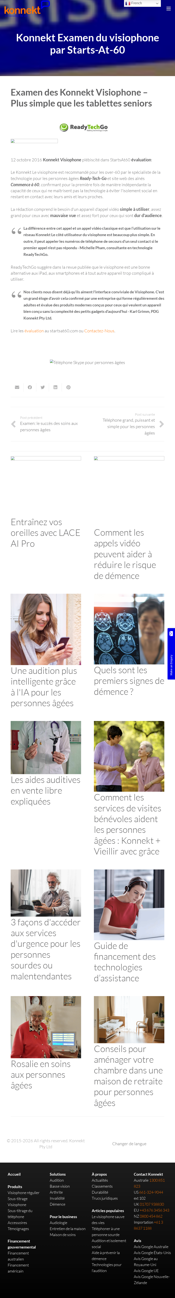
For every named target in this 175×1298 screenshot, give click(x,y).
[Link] (27, 8)
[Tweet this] (42, 387)
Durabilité (100, 1192)
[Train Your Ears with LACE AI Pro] (46, 459)
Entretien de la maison (68, 1228)
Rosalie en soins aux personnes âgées (41, 1074)
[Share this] (29, 387)
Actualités (100, 1180)
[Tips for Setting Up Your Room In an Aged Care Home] (129, 999)
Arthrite (56, 1192)
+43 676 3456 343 (154, 1210)
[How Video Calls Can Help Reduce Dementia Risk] (129, 459)
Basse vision (60, 1186)
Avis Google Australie (151, 1246)
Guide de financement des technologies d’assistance (125, 961)
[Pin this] (68, 387)
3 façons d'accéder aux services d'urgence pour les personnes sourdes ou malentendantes (46, 948)
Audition (57, 1180)
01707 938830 (152, 1204)
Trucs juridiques (105, 1198)
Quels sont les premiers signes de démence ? (129, 680)
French (136, 3)
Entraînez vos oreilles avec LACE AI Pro (45, 532)
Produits (15, 1186)
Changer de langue (129, 1143)
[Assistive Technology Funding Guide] (129, 872)
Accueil (14, 1174)
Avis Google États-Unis (152, 1252)
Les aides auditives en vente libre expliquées (45, 790)
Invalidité (57, 1198)
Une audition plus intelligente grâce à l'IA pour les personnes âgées (44, 686)
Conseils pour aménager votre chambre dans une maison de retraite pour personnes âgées (128, 1075)
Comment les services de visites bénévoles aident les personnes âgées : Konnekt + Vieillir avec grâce (127, 823)
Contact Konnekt (148, 1174)
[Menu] (168, 8)
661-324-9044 (151, 1192)
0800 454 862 (151, 1216)
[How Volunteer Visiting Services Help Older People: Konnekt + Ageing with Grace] (129, 724)
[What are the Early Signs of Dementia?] (129, 596)
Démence (57, 1204)
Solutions (58, 1174)
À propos (99, 1174)
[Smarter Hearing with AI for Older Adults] (46, 596)
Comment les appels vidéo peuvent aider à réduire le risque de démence (125, 554)
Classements (102, 1186)
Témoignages (18, 1228)
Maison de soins (63, 1234)
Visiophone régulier (23, 1192)
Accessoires (17, 1222)
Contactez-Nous (99, 330)
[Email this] (17, 387)
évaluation (34, 330)
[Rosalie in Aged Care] (46, 999)
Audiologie (58, 1222)
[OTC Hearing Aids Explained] (46, 724)
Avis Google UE (146, 1270)
